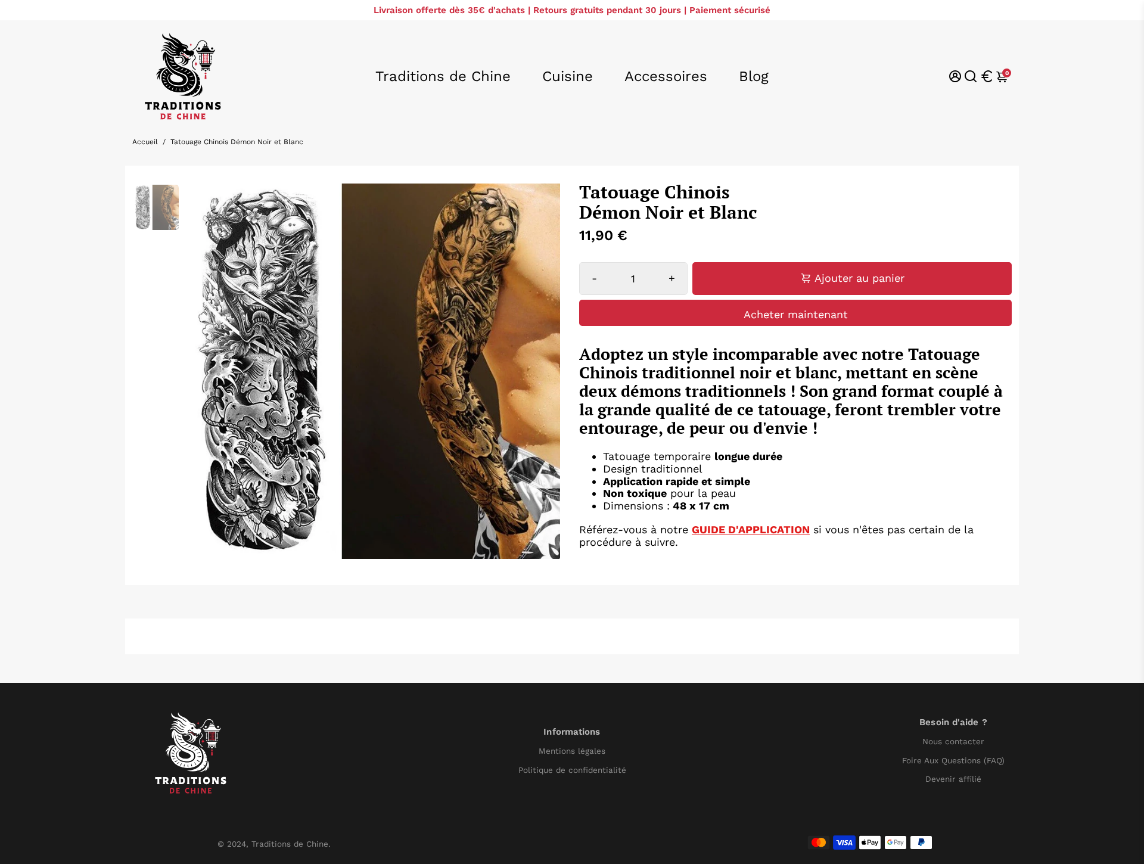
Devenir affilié (953, 779)
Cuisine (567, 76)
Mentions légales (572, 751)
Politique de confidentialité (572, 770)
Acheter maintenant (796, 314)
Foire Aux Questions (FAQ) (953, 760)
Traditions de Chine (443, 76)
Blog (754, 76)
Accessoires (665, 76)
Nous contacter (953, 741)
